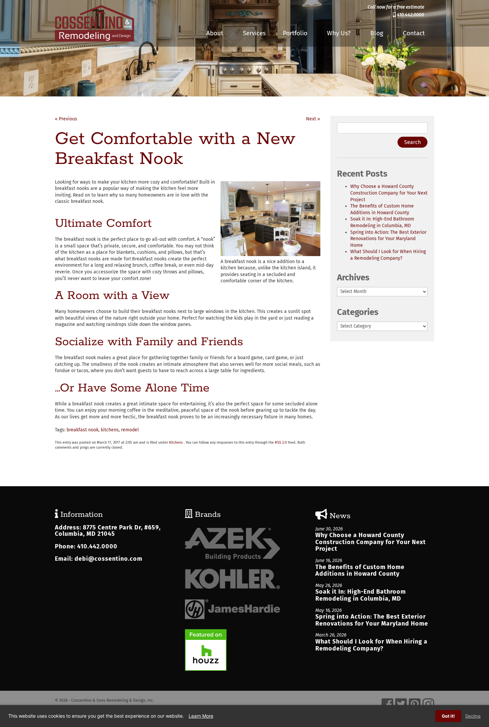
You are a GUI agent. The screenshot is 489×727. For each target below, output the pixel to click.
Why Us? (339, 33)
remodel (130, 430)
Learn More (201, 716)
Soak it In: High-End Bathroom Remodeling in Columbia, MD (360, 595)
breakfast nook (82, 430)
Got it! (448, 716)
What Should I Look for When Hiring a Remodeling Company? (371, 645)
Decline (473, 716)
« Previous (66, 119)
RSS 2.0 (281, 442)
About (214, 33)
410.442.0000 (410, 15)
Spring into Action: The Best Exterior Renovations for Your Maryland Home (388, 238)
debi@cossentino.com (108, 558)
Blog (376, 33)
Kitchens (176, 442)
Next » (313, 119)
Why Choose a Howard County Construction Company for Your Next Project (388, 193)
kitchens (110, 430)
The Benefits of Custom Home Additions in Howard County (360, 570)
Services (254, 33)
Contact (414, 33)
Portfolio (295, 33)
